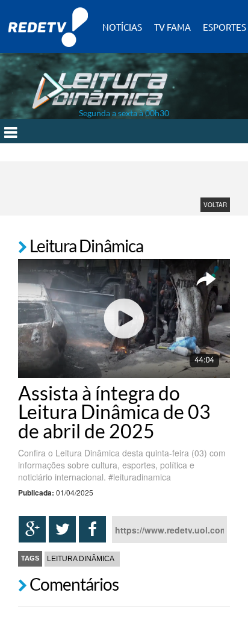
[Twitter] (62, 529)
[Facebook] (92, 529)
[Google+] (32, 529)
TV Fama (172, 27)
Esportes (224, 27)
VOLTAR (215, 204)
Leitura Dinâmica (80, 559)
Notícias (122, 27)
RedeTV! (48, 19)
